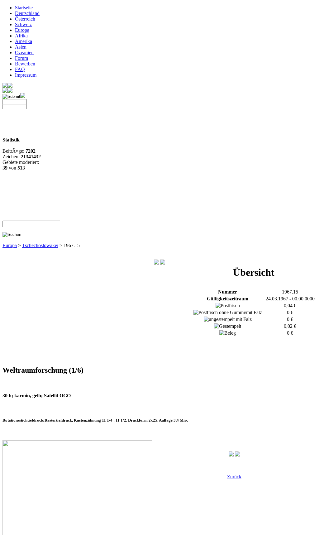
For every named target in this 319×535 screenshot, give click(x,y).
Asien (20, 47)
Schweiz (23, 24)
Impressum (25, 75)
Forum (21, 58)
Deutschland (27, 13)
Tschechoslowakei (40, 245)
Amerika (23, 41)
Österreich (25, 18)
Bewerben (25, 63)
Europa (22, 30)
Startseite (24, 7)
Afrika (21, 35)
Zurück (234, 476)
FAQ (20, 69)
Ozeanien (24, 52)
